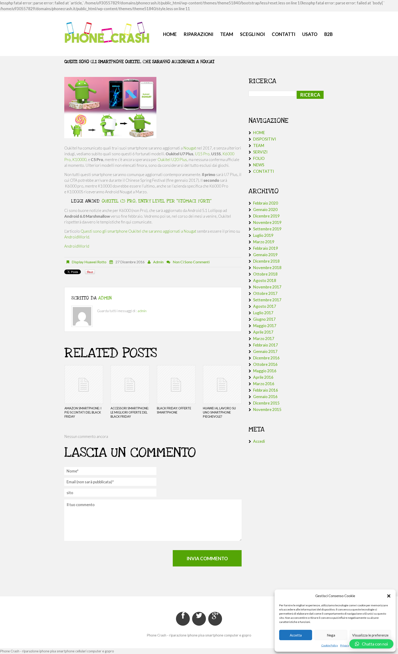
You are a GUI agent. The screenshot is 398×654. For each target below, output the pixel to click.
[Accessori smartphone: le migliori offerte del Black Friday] (130, 384)
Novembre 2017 (267, 286)
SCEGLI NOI (252, 34)
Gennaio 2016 (265, 396)
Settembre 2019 (267, 228)
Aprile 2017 (263, 332)
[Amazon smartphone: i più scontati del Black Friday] (83, 384)
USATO (309, 34)
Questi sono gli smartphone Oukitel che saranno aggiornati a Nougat (138, 231)
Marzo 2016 (263, 383)
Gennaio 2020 (265, 209)
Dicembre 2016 (266, 357)
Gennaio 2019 (265, 254)
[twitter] (199, 619)
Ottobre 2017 (265, 293)
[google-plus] (215, 619)
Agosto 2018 (264, 280)
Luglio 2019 (263, 235)
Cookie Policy (329, 645)
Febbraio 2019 (265, 248)
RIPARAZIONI (198, 34)
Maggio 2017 (264, 325)
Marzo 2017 (263, 338)
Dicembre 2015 (266, 403)
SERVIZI (260, 152)
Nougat (189, 148)
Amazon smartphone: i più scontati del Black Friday (82, 412)
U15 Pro (202, 153)
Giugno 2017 (264, 319)
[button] (388, 596)
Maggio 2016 (264, 370)
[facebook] (183, 619)
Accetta (296, 635)
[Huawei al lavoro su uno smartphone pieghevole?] (222, 384)
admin (158, 262)
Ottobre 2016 (265, 364)
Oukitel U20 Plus (172, 159)
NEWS (258, 164)
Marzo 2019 (263, 241)
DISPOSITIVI (264, 139)
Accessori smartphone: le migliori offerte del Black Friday (130, 412)
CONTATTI (283, 34)
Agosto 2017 (264, 306)
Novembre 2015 (267, 409)
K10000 (79, 159)
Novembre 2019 (267, 222)
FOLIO (259, 158)
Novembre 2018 (267, 267)
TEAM (226, 34)
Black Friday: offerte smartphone (174, 410)
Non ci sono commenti (191, 262)
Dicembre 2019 (266, 216)
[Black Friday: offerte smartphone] (176, 384)
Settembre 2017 (267, 299)
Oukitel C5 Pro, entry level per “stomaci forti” (157, 201)
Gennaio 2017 (265, 351)
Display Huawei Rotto (89, 262)
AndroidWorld (76, 237)
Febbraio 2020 (265, 203)
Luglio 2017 (263, 312)
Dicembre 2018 (266, 261)
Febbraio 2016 (265, 390)
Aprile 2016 (263, 377)
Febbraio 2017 (265, 345)
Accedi (259, 441)
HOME (170, 34)
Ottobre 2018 (265, 274)
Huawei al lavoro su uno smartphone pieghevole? (219, 412)
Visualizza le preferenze (370, 635)
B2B (328, 34)
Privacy (344, 645)
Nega (331, 635)
